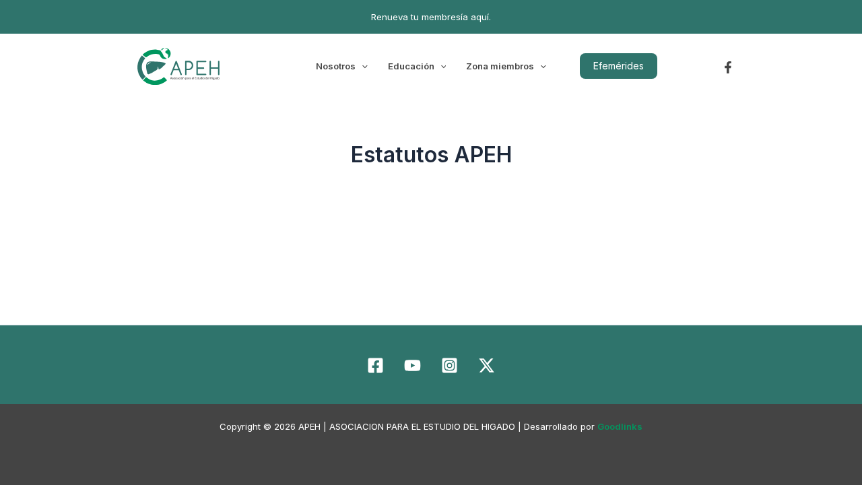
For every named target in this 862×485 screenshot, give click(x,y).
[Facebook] (728, 67)
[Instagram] (449, 365)
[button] (618, 66)
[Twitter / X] (486, 365)
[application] (362, 66)
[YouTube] (412, 365)
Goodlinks (619, 426)
